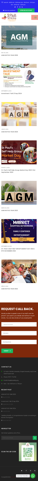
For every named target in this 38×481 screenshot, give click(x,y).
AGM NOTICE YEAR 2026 (9, 55)
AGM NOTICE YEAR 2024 (9, 132)
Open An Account (26, 10)
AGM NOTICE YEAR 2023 (9, 210)
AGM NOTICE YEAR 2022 (9, 289)
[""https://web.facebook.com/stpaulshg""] (17, 7)
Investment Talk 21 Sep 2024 (11, 93)
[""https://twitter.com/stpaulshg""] (15, 7)
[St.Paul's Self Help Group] (9, 17)
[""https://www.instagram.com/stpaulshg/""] (20, 7)
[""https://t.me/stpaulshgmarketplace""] (22, 7)
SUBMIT (6, 351)
